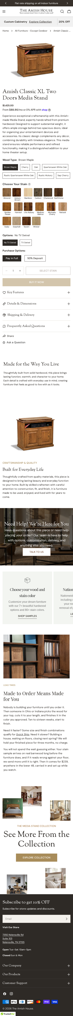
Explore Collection (40, 21)
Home (6, 30)
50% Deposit (35, 258)
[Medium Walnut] (39, 206)
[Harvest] (18, 206)
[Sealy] (7, 221)
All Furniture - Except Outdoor (31, 30)
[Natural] (62, 206)
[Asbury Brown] (16, 192)
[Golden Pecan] (7, 206)
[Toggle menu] (4, 11)
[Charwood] (48, 192)
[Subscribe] (66, 918)
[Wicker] (36, 221)
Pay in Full (12, 258)
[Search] (62, 11)
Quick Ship (22, 734)
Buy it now (36, 282)
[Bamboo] (28, 192)
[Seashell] (16, 221)
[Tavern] (26, 221)
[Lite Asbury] (28, 206)
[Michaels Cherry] (51, 206)
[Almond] (7, 192)
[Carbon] (38, 192)
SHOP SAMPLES (27, 616)
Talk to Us (37, 552)
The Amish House (22, 1008)
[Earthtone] (58, 192)
